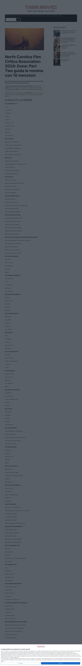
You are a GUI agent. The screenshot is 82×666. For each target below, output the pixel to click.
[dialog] (41, 655)
